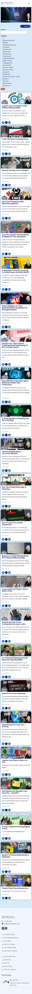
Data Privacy (6, 52)
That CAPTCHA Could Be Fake (15, 139)
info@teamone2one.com (12, 924)
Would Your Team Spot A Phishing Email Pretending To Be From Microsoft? (15, 345)
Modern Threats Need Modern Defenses (15, 856)
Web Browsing (7, 83)
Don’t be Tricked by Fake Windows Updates (13, 202)
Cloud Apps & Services (9, 45)
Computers (6, 47)
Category (4, 36)
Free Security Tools (9, 956)
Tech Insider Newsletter (11, 938)
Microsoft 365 (7, 65)
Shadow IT (6, 79)
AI (3, 38)
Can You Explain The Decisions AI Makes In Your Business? (15, 236)
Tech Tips (5, 81)
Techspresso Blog (9, 934)
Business (5, 43)
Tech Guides (7, 941)
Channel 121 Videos (9, 944)
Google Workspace (8, 58)
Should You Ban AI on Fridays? (15, 170)
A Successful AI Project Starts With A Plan (15, 590)
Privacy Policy (8, 966)
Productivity (6, 74)
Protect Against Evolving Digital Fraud (16, 827)
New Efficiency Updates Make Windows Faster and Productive (15, 383)
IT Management (7, 63)
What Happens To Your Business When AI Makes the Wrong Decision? (14, 308)
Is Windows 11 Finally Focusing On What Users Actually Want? (15, 271)
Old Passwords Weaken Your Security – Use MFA (14, 792)
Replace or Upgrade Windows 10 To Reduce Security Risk (15, 557)
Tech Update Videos (10, 947)
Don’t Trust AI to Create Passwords (12, 524)
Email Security (7, 56)
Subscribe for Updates (10, 951)
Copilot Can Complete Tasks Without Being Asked (14, 107)
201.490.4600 (8, 921)
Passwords (6, 72)
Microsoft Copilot (8, 67)
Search (3, 30)
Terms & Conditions (10, 969)
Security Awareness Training (11, 76)
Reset (3, 89)
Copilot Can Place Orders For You (15, 761)
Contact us (7, 960)
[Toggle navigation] (29, 3)
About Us (6, 963)
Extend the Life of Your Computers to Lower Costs (13, 623)
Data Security (7, 54)
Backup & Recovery (9, 40)
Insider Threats (7, 61)
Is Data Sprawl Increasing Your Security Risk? (16, 419)
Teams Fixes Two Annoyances (15, 888)
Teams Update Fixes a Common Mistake (12, 452)
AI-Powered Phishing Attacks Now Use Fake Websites (15, 659)
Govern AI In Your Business (13, 693)
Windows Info (7, 85)
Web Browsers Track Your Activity (13, 726)
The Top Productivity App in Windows (14, 488)
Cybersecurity (7, 49)
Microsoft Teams (8, 70)
